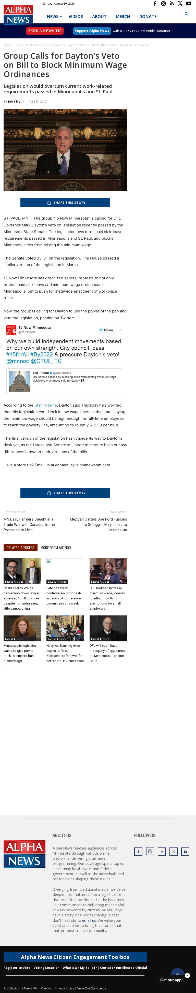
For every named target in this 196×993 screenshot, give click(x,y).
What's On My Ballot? (80, 968)
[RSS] (172, 3)
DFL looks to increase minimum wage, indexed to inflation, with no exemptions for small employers (107, 598)
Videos (76, 16)
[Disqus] (65, 750)
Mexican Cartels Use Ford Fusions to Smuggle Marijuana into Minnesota (98, 524)
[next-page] (15, 671)
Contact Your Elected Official (123, 968)
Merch (123, 16)
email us (89, 920)
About (99, 16)
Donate (147, 16)
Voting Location (46, 968)
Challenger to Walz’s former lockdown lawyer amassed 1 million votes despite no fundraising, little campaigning (21, 598)
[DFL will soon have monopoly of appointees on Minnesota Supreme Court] (108, 628)
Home (8, 45)
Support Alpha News (92, 31)
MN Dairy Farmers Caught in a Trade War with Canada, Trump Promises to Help (29, 524)
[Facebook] (155, 3)
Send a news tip (45, 31)
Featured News (28, 45)
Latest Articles (14, 581)
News (52, 16)
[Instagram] (163, 3)
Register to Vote (17, 968)
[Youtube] (188, 3)
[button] (186, 14)
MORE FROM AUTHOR (56, 548)
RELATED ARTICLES (20, 548)
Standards (98, 988)
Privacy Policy (64, 988)
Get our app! (171, 980)
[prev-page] (7, 671)
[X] (180, 3)
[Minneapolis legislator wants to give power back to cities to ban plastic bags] (22, 628)
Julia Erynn (16, 101)
